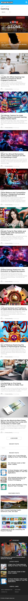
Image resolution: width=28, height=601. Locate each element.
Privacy (17, 591)
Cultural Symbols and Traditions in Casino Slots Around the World (14, 309)
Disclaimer (17, 589)
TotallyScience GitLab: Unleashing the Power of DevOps (13, 530)
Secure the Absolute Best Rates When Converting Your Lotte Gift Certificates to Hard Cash (14, 422)
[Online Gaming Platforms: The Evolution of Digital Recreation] (14, 256)
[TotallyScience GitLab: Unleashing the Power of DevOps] (14, 521)
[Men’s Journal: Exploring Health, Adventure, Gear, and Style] (14, 502)
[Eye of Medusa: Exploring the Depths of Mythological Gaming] (14, 331)
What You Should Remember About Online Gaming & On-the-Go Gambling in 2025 (13, 155)
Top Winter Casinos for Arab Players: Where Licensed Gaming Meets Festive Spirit (14, 117)
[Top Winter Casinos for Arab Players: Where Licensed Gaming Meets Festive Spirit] (14, 102)
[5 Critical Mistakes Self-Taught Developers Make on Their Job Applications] (4, 472)
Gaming (2, 75)
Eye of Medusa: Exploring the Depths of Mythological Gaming (13, 346)
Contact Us (4, 591)
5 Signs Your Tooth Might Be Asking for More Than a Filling (17, 456)
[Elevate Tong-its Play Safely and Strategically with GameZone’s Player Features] (14, 217)
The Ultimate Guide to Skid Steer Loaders (16, 463)
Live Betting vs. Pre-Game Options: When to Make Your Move (12, 384)
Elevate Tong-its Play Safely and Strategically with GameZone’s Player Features (13, 232)
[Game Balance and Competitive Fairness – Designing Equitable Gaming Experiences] (14, 179)
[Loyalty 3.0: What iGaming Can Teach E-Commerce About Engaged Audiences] (14, 63)
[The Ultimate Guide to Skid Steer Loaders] (4, 465)
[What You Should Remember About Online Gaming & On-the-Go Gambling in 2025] (14, 140)
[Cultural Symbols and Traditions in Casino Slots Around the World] (14, 294)
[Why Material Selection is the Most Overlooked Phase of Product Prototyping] (4, 480)
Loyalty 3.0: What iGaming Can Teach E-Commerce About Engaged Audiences (13, 78)
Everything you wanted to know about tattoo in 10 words (13, 558)
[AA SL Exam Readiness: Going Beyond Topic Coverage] (4, 487)
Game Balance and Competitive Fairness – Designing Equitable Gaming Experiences (13, 194)
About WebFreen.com (6, 589)
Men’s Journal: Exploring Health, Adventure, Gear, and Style (11, 510)
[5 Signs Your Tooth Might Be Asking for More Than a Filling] (4, 458)
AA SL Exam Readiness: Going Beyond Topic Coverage (17, 485)
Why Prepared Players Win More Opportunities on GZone (11, 28)
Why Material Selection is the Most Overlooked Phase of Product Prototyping (17, 479)
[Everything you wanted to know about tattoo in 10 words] (14, 549)
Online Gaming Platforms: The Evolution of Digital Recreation (13, 270)
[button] (26, 2)
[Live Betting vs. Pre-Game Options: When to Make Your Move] (14, 369)
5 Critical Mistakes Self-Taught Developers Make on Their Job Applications (17, 471)
